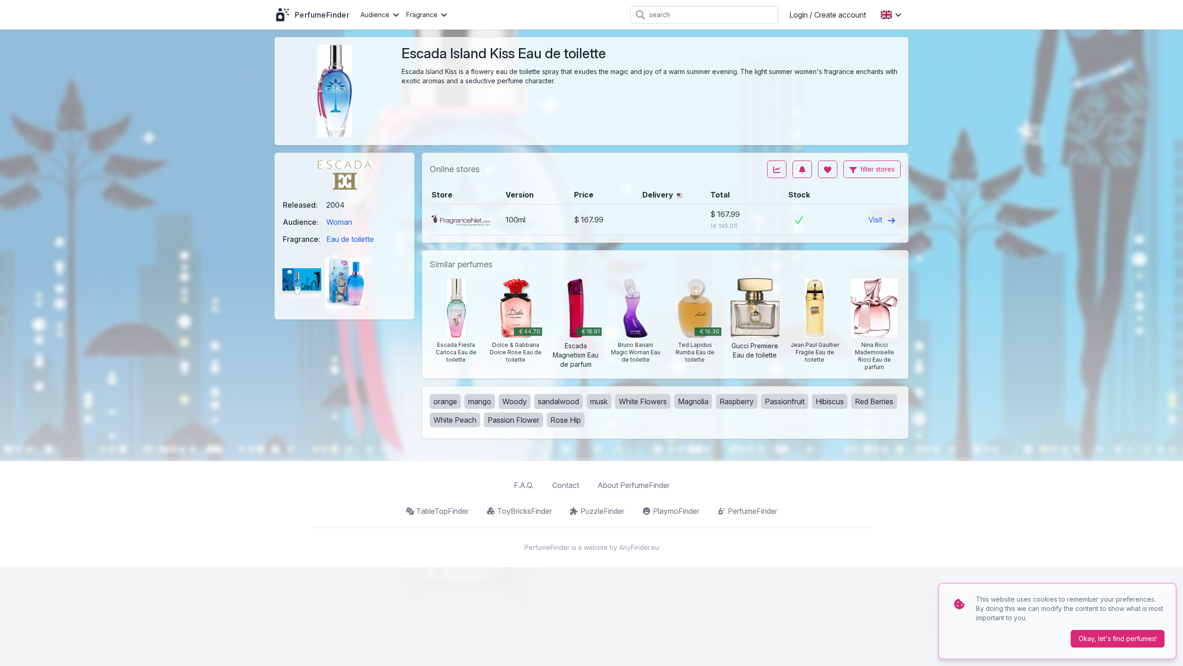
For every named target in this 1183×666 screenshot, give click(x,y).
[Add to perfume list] (827, 169)
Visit (876, 219)
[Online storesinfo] (489, 169)
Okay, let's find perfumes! (1118, 638)
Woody (514, 401)
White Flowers (643, 401)
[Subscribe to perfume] (802, 169)
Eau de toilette (350, 239)
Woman (339, 222)
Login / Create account (827, 14)
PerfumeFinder (752, 511)
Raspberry (737, 401)
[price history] (777, 169)
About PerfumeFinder (634, 485)
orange (445, 401)
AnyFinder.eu (639, 547)
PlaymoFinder (676, 511)
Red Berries (874, 401)
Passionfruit (785, 401)
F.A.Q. (524, 485)
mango (479, 401)
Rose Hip (565, 420)
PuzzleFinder (602, 511)
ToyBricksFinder (524, 511)
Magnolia (693, 401)
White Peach (454, 420)
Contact (565, 485)
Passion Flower (513, 420)
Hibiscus (830, 401)
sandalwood (558, 401)
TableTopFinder (442, 511)
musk (599, 401)
